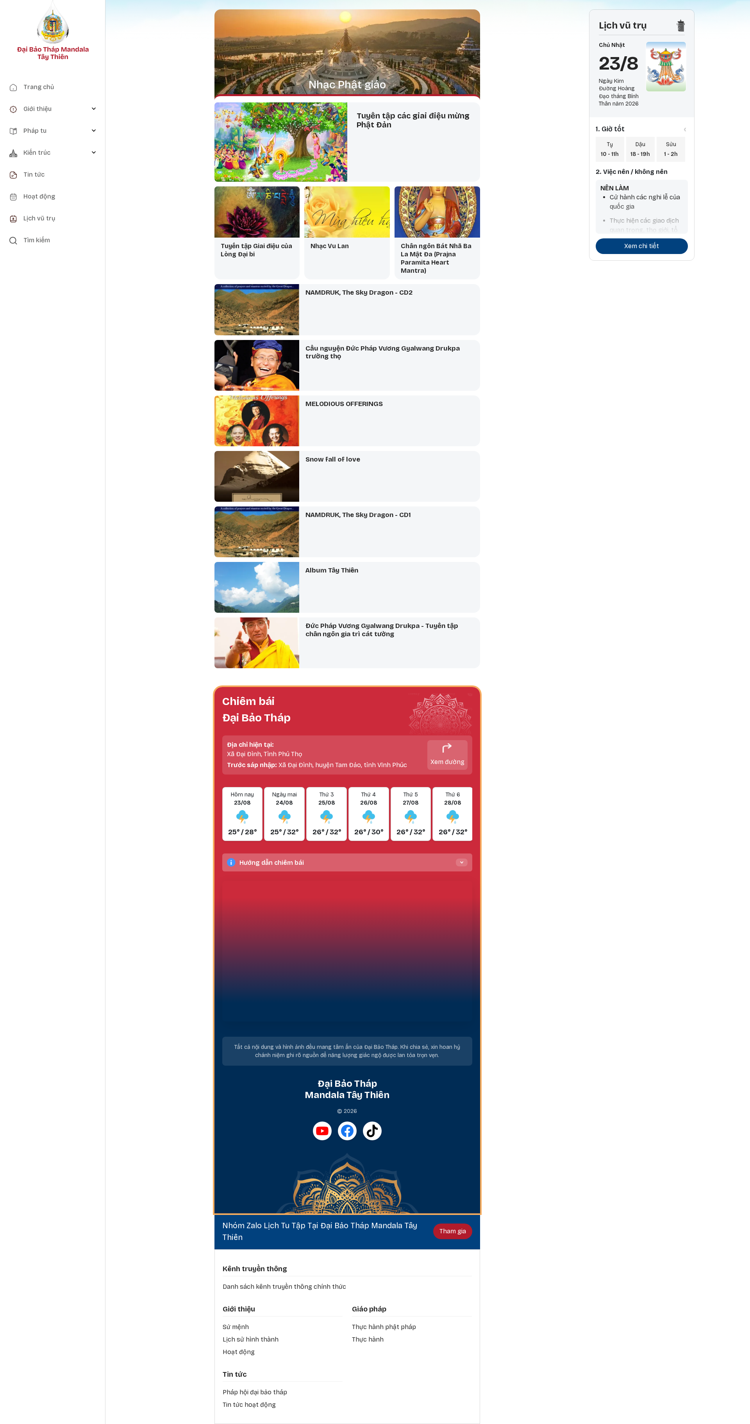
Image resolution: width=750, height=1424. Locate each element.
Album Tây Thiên (331, 570)
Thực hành (368, 1339)
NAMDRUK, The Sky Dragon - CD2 (358, 292)
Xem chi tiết (641, 246)
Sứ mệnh (236, 1327)
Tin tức (234, 1374)
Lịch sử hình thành (251, 1339)
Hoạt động (239, 1352)
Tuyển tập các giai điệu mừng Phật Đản (413, 120)
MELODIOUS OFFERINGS (344, 404)
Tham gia (452, 1231)
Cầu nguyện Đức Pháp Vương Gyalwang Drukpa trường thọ (382, 352)
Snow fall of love (332, 459)
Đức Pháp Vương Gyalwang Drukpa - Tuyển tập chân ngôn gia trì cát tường (381, 630)
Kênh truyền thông (255, 1269)
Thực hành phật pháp (384, 1327)
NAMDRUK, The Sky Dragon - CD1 (358, 515)
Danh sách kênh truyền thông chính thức (284, 1286)
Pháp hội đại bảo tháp (255, 1392)
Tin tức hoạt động (249, 1404)
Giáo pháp (369, 1309)
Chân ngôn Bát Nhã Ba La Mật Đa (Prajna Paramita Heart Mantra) (436, 258)
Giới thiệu (239, 1309)
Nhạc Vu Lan (330, 246)
